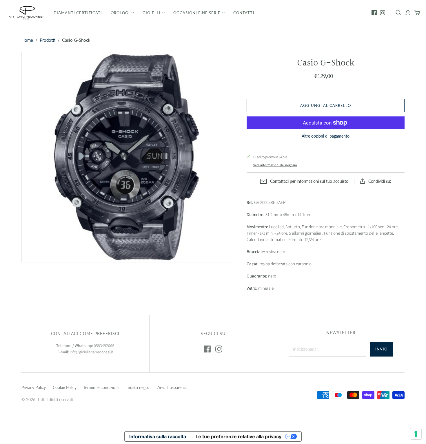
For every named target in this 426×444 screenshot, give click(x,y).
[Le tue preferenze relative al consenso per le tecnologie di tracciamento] (415, 433)
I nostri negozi (137, 387)
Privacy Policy (33, 387)
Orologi (120, 12)
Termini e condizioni (101, 387)
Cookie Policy (65, 387)
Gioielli (152, 12)
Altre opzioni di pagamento (325, 136)
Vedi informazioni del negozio (275, 165)
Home (27, 40)
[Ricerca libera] (398, 13)
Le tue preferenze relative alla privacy (238, 436)
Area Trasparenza (172, 387)
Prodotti (47, 40)
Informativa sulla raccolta (157, 436)
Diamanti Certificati (78, 12)
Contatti (243, 12)
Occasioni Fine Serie (197, 12)
